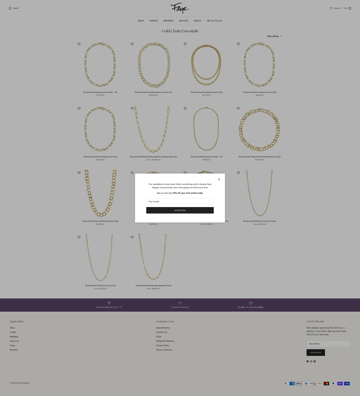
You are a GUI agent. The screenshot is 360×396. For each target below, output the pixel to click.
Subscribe (179, 210)
